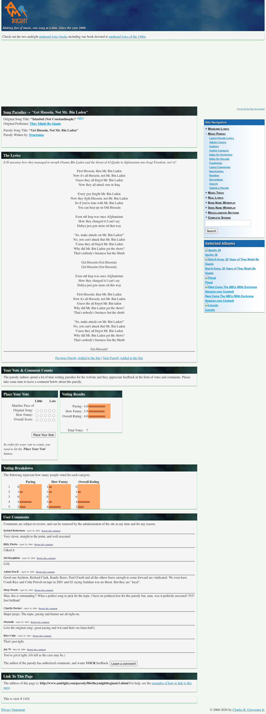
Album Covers (217, 142)
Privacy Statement (13, 709)
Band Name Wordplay (221, 202)
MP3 (80, 118)
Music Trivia (216, 192)
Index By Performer (221, 154)
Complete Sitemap (219, 217)
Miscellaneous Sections (223, 212)
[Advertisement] (133, 73)
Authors (214, 146)
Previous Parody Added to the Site (78, 358)
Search (213, 183)
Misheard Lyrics (218, 128)
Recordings (216, 179)
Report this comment (51, 530)
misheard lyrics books (53, 36)
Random (214, 175)
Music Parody (217, 133)
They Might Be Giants (45, 123)
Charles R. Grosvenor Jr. (249, 709)
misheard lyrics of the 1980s (127, 36)
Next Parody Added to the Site (123, 358)
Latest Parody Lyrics (221, 138)
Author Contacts (219, 150)
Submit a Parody (219, 188)
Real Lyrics (215, 197)
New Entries (216, 171)
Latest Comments (219, 167)
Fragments (215, 163)
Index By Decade (219, 159)
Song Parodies (14, 112)
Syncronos (36, 134)
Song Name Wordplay (222, 207)
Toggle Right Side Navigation (251, 108)
